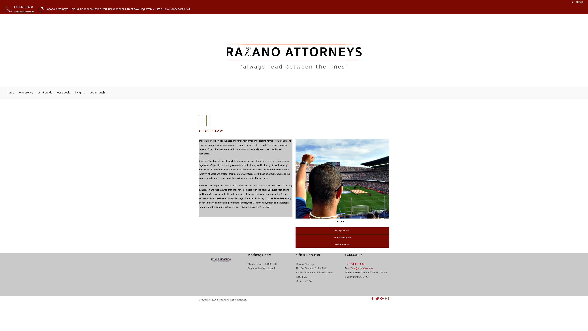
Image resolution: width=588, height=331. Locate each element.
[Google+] (382, 298)
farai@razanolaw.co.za (362, 268)
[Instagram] (387, 298)
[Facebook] (372, 298)
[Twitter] (377, 298)
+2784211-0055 (357, 264)
